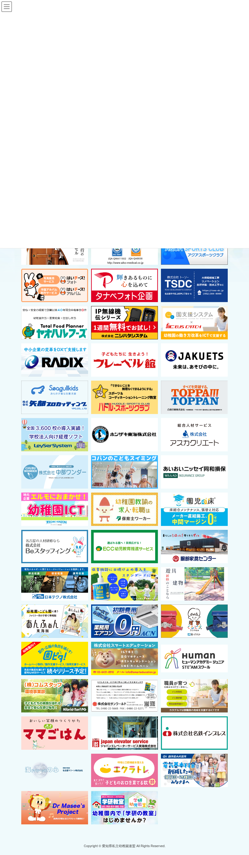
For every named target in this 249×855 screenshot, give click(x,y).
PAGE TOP (237, 823)
